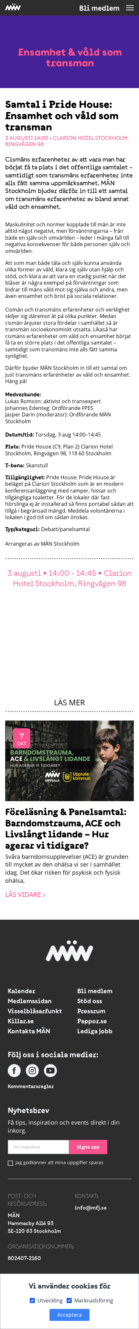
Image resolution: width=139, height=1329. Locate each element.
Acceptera (69, 1314)
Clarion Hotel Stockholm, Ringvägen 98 (67, 141)
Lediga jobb (94, 1031)
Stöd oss (89, 1001)
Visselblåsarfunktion (35, 1011)
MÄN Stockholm (60, 543)
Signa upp (88, 1147)
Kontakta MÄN (29, 1031)
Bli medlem (99, 8)
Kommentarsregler (31, 1086)
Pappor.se (92, 1021)
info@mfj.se (91, 1207)
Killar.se (21, 1021)
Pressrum (91, 1011)
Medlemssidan (30, 1001)
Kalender (21, 990)
